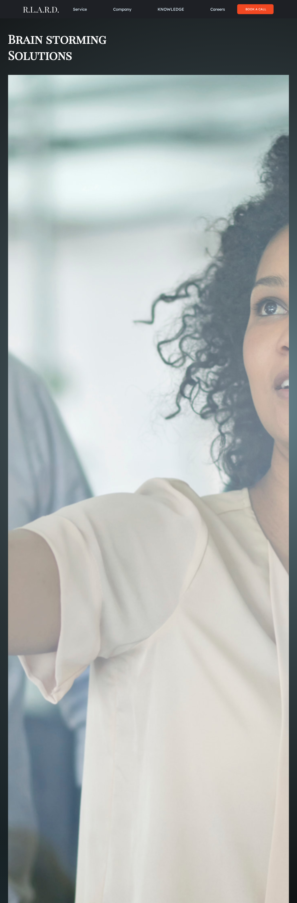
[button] (122, 9)
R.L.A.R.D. (41, 9)
